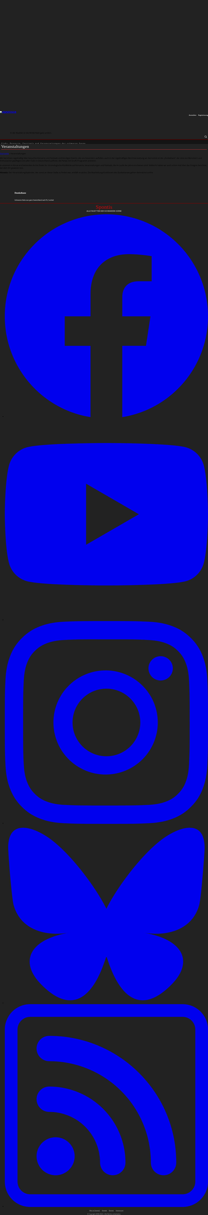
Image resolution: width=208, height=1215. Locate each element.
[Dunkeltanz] (104, 191)
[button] (205, 136)
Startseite (4, 153)
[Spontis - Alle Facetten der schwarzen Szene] (24, 122)
